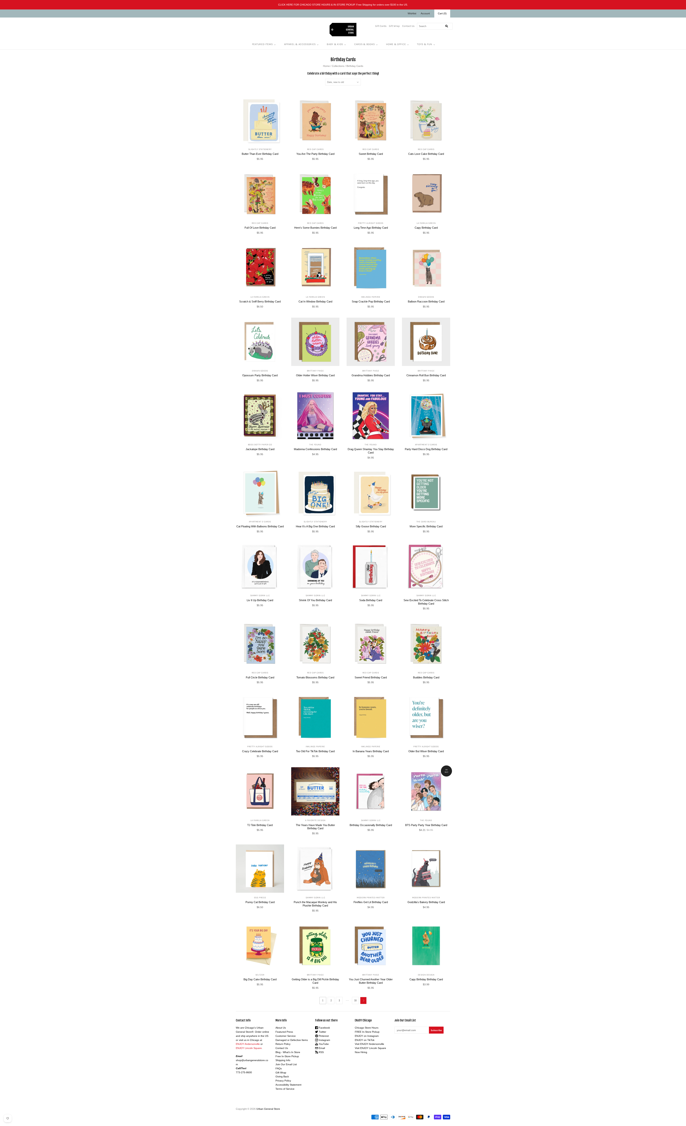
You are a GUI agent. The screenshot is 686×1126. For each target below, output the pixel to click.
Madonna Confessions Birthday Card (315, 449)
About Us (280, 1027)
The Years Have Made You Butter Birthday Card (315, 827)
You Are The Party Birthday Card (315, 153)
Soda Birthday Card (370, 600)
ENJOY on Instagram (367, 1035)
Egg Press (260, 897)
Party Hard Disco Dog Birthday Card (426, 449)
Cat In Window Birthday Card (315, 301)
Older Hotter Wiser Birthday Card (315, 375)
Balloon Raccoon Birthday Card (426, 301)
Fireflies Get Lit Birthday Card (371, 902)
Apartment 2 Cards (426, 444)
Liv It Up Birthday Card (260, 600)
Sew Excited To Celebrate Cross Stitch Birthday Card (426, 602)
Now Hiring (361, 1052)
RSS (321, 1052)
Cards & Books (364, 44)
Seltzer (259, 975)
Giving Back (282, 1076)
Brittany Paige (315, 370)
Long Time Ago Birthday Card (371, 227)
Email (321, 1048)
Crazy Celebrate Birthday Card (260, 751)
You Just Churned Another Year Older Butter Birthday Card (371, 981)
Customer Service (285, 1035)
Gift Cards (380, 26)
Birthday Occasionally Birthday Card (371, 825)
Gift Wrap (394, 26)
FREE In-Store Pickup (367, 1031)
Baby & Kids (335, 44)
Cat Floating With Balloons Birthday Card (260, 526)
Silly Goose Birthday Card (371, 526)
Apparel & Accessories (300, 44)
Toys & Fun (424, 44)
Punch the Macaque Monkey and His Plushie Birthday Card (315, 904)
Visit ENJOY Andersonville (369, 1044)
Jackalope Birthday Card (260, 449)
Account (425, 13)
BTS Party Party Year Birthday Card (426, 825)
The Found (315, 444)
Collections (338, 66)
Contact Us (408, 26)
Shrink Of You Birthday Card (315, 600)
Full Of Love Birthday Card (260, 227)
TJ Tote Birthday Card (260, 825)
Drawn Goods (426, 297)
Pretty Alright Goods (370, 223)
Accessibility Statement (288, 1084)
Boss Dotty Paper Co (260, 444)
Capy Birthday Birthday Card (426, 979)
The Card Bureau (426, 521)
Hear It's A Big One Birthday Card (315, 526)
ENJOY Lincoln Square (249, 1048)
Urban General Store (268, 1108)
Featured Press (284, 1031)
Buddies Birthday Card (426, 677)
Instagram (324, 1040)
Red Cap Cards (315, 149)
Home (326, 66)
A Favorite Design (315, 820)
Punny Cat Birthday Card (260, 902)
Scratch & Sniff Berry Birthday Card (260, 301)
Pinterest (323, 1035)
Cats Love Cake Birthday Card (426, 153)
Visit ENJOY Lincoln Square (370, 1048)
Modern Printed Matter (371, 897)
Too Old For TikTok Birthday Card (315, 751)
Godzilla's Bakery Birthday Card (426, 902)
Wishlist (412, 13)
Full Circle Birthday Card (260, 677)
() (442, 13)
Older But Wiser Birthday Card (426, 751)
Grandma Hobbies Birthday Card (371, 375)
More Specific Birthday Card (426, 526)
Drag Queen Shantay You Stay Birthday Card (371, 451)
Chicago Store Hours (366, 1027)
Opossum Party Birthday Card (260, 375)
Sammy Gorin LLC (260, 595)
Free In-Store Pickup (287, 1056)
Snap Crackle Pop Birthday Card (371, 301)
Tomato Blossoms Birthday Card (315, 677)
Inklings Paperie (370, 297)
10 (355, 1000)
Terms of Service (284, 1088)
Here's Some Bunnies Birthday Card (315, 227)
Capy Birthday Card (426, 227)
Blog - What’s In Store (287, 1052)
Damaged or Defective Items (291, 1040)
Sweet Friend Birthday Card (371, 677)
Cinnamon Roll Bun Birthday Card (426, 375)
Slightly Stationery (260, 149)
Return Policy (282, 1044)
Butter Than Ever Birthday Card (260, 153)
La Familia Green (426, 223)
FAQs (278, 1068)
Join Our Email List (286, 1064)
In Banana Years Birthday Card (371, 751)
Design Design (426, 975)
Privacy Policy (283, 1080)
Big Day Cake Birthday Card (260, 979)
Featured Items (262, 44)
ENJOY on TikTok (364, 1040)
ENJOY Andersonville (248, 1044)
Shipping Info (282, 1060)
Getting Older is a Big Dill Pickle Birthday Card (315, 981)
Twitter (322, 1031)
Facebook (324, 1027)
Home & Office (396, 44)
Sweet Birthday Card (371, 153)
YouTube (323, 1044)
